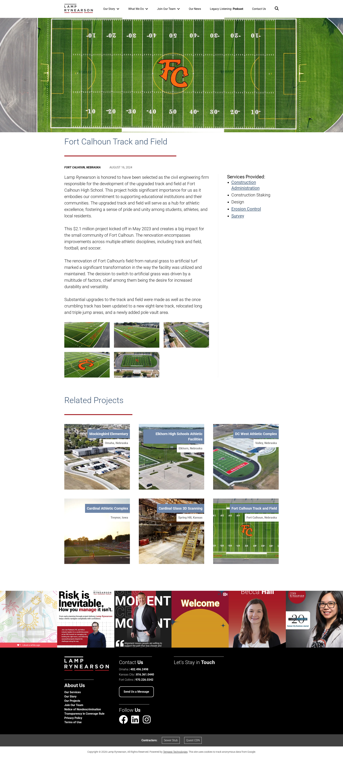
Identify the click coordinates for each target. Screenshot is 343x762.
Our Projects (72, 700)
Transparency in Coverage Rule (84, 713)
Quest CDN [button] (193, 740)
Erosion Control (246, 208)
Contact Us (259, 9)
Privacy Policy (73, 718)
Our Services (72, 692)
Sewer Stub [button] (171, 740)
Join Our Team (73, 705)
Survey (237, 215)
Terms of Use (73, 722)
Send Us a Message (136, 691)
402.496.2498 (139, 669)
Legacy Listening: (226, 9)
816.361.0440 (145, 674)
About (74, 685)
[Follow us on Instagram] (146, 719)
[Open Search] (277, 9)
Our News (195, 9)
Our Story (70, 696)
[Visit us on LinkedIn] (135, 720)
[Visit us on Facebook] (123, 720)
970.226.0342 (144, 679)
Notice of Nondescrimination (82, 709)
